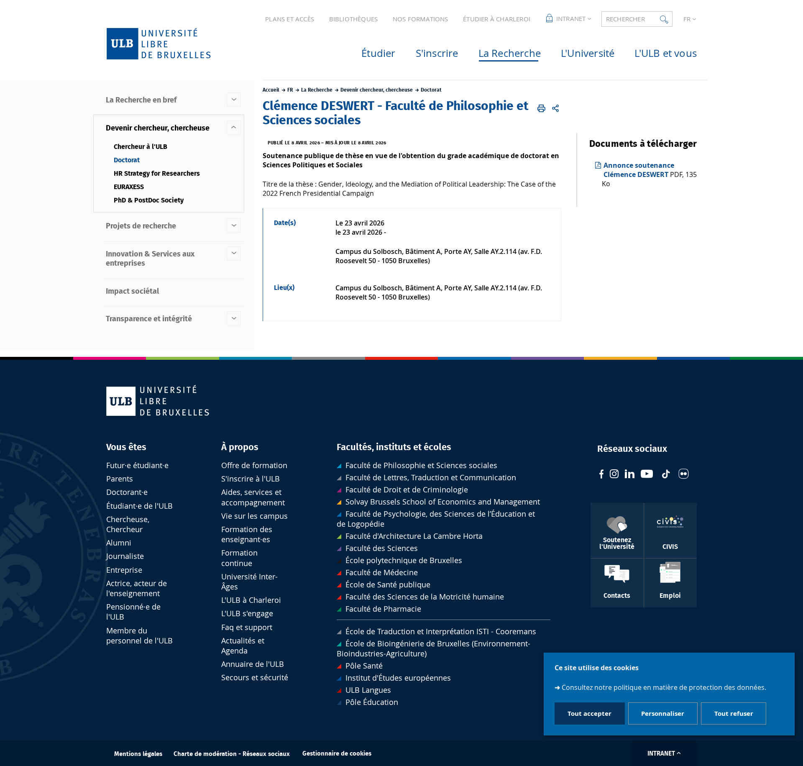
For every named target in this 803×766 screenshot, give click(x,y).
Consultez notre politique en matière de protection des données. (664, 687)
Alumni (118, 543)
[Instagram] (614, 474)
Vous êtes (126, 447)
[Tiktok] (666, 475)
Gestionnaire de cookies (336, 754)
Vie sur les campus (254, 516)
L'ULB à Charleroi (251, 600)
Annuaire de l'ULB (252, 664)
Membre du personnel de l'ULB (139, 636)
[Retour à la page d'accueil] (172, 44)
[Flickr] (683, 475)
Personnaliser (662, 713)
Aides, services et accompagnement (253, 497)
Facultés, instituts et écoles (394, 447)
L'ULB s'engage (247, 613)
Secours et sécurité (254, 677)
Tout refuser (733, 713)
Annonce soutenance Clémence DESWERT (639, 170)
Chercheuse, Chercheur (127, 524)
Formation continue (239, 558)
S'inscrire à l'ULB (250, 479)
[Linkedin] (629, 474)
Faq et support (246, 627)
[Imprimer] (541, 108)
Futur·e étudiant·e (137, 465)
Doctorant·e (127, 492)
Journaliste (125, 556)
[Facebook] (601, 475)
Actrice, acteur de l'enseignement (136, 588)
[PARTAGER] (555, 108)
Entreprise (124, 570)
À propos (239, 447)
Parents (119, 479)
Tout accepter (589, 713)
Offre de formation (254, 465)
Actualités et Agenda (242, 646)
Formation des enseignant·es (246, 534)
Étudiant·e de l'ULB (139, 506)
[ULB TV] (647, 475)
